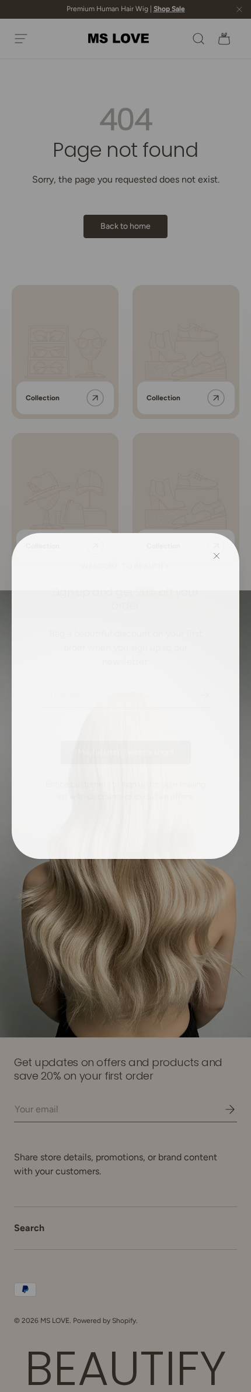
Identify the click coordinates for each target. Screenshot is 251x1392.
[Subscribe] (196, 695)
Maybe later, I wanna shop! (126, 752)
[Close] (216, 556)
